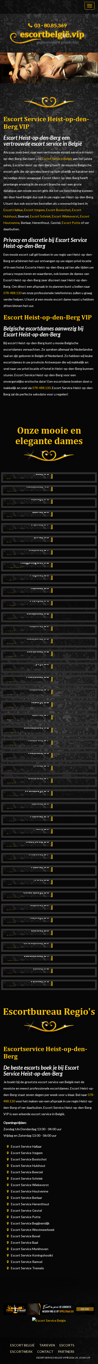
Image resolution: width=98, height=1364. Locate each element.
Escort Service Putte (26, 1217)
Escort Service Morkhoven (29, 1249)
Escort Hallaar (13, 210)
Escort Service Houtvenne (29, 1191)
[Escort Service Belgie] (49, 36)
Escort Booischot (58, 210)
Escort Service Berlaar (26, 1198)
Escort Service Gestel (26, 1210)
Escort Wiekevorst (65, 216)
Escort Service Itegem (27, 1153)
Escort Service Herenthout (30, 1204)
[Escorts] (49, 1309)
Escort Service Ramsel (26, 1262)
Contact (45, 1351)
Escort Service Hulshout (28, 1166)
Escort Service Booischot (29, 1159)
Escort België (22, 1345)
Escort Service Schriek (27, 1178)
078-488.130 (12, 293)
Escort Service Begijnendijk (30, 1223)
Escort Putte (71, 223)
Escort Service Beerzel (27, 1172)
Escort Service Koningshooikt (32, 1255)
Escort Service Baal (24, 1242)
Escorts (66, 1345)
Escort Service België (57, 159)
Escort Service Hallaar (26, 1146)
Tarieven (47, 1345)
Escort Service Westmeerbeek (32, 1230)
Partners (66, 1351)
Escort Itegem (34, 210)
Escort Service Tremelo (27, 1268)
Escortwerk (21, 1351)
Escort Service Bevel (25, 1236)
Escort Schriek (40, 216)
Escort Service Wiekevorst (30, 1185)
